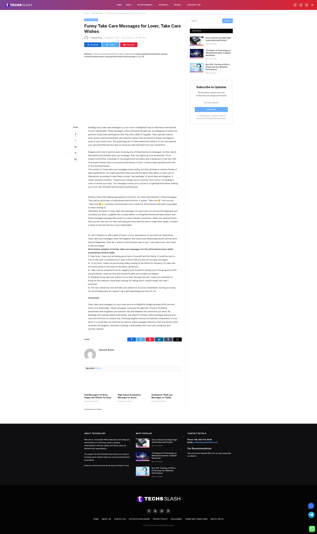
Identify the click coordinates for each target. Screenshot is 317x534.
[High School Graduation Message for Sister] (133, 383)
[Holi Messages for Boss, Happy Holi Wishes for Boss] (99, 383)
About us (106, 519)
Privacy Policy (212, 118)
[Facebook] (75, 134)
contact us (120, 519)
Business (163, 5)
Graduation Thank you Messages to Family (161, 396)
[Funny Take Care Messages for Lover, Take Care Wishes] (133, 90)
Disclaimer (176, 519)
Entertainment (144, 5)
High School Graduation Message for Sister (129, 396)
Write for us (217, 519)
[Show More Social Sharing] (140, 44)
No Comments (128, 38)
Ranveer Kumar (97, 38)
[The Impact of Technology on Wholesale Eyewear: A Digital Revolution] (196, 53)
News (128, 5)
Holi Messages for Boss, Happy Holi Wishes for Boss (97, 396)
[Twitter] (75, 140)
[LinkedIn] (75, 146)
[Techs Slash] (19, 5)
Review (177, 5)
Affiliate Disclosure (139, 519)
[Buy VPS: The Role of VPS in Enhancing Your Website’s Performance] (196, 67)
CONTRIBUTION (194, 5)
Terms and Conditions (196, 519)
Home (119, 5)
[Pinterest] (75, 152)
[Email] (75, 159)
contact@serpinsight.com (205, 442)
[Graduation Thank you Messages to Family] (166, 383)
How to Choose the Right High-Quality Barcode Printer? (219, 39)
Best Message (91, 20)
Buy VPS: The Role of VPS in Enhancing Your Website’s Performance (218, 67)
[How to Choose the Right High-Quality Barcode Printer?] (196, 41)
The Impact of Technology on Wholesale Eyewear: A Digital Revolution (218, 52)
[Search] (312, 5)
